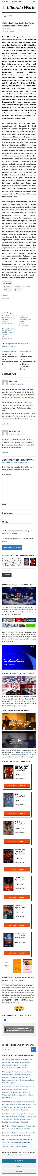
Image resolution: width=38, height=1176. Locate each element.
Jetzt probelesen (20, 778)
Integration (10, 344)
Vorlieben (19, 1171)
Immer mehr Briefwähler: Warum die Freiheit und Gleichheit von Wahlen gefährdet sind (18, 1095)
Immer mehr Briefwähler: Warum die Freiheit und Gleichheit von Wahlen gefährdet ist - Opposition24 (18, 1089)
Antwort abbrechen (20, 462)
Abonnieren (7, 574)
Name (5, 504)
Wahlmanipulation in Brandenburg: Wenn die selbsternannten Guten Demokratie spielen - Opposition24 (17, 1074)
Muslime (6, 346)
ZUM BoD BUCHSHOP (17, 785)
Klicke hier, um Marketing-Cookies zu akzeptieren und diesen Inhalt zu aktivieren (19, 1029)
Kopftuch (25, 344)
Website (5, 522)
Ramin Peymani (9, 31)
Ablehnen (19, 1166)
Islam (18, 344)
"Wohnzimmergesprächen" (19, 755)
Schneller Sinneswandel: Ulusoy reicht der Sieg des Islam (9, 318)
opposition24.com (27, 752)
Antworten (5, 424)
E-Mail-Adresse (8, 513)
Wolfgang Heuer (7, 1146)
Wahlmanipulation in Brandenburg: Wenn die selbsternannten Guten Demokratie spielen (18, 1080)
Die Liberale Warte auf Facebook (17, 1015)
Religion (14, 346)
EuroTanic (7, 462)
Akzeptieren (19, 1161)
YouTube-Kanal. (22, 706)
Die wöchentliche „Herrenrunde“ (18, 674)
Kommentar (6, 475)
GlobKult (14, 980)
